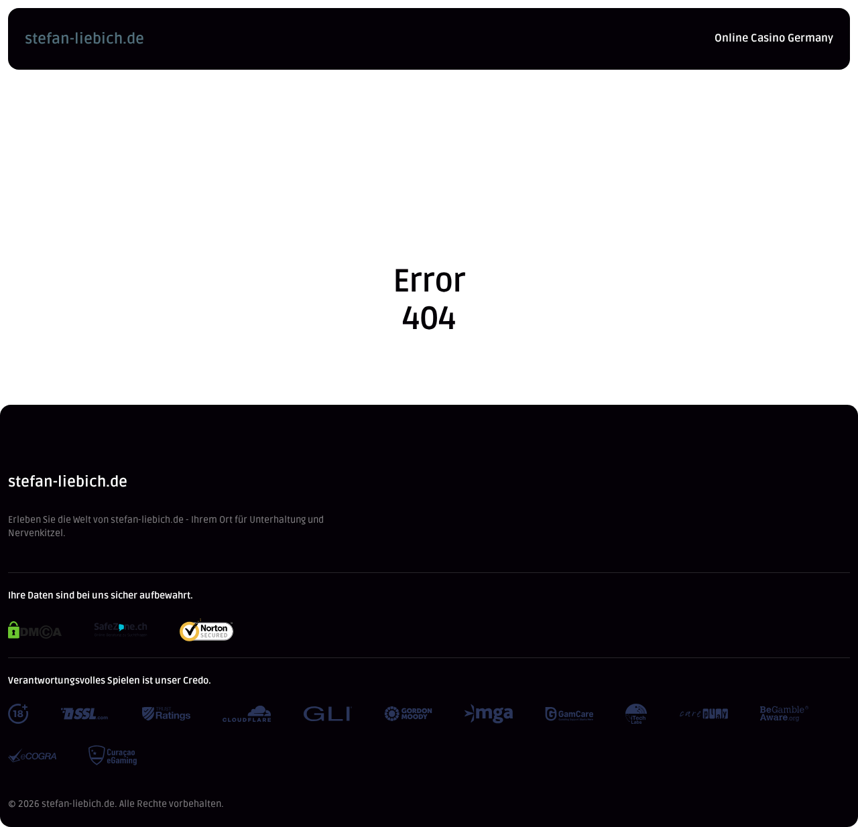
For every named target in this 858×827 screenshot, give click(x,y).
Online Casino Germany (774, 38)
